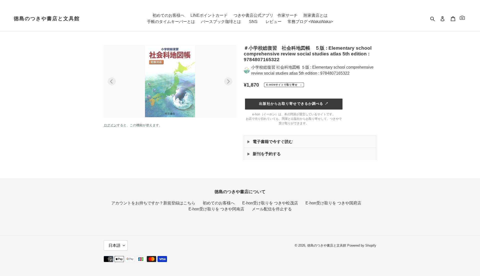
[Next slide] (228, 81)
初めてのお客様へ (219, 203)
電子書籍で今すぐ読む (273, 141)
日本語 (114, 245)
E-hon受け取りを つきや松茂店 (270, 203)
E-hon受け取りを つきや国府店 (333, 203)
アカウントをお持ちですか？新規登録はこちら (153, 203)
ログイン (110, 125)
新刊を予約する (267, 154)
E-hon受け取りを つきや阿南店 (216, 209)
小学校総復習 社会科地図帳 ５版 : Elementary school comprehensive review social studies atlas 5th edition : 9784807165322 (312, 70)
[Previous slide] (112, 81)
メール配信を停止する (272, 209)
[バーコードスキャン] (462, 18)
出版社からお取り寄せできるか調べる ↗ (293, 104)
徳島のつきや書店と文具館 (47, 18)
